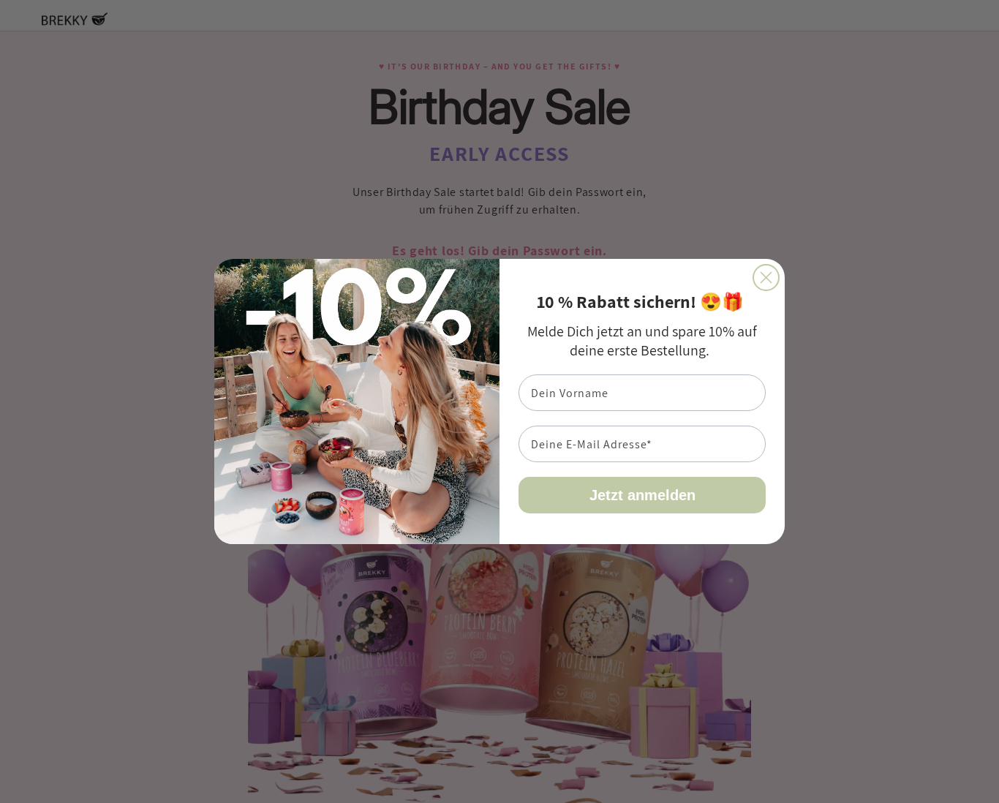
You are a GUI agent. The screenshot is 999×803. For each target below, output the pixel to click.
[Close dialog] (766, 277)
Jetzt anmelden (642, 495)
